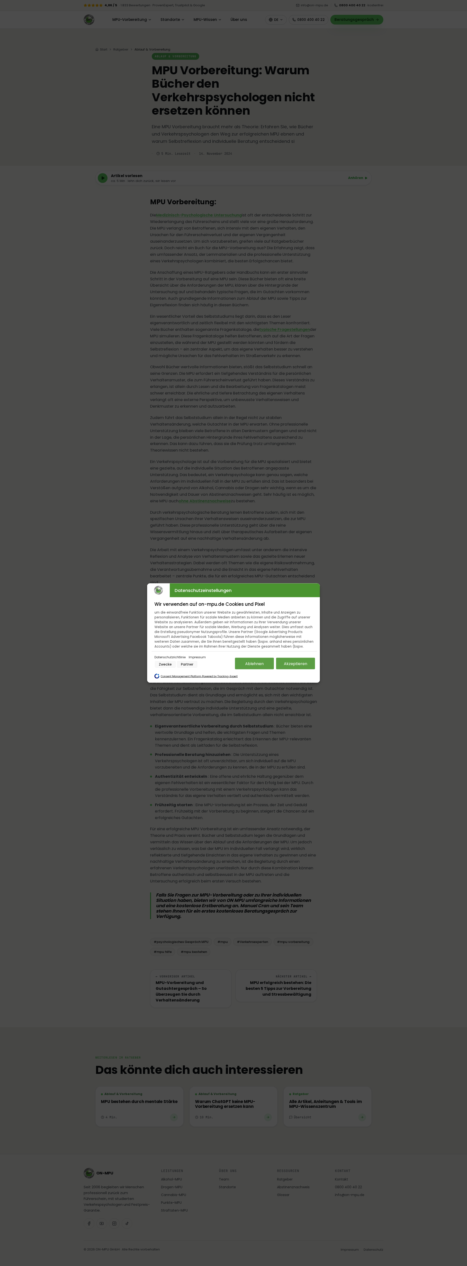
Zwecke (165, 664)
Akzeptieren (295, 663)
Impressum (197, 657)
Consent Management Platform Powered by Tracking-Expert (199, 676)
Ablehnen (254, 663)
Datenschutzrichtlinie (170, 657)
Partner (187, 664)
